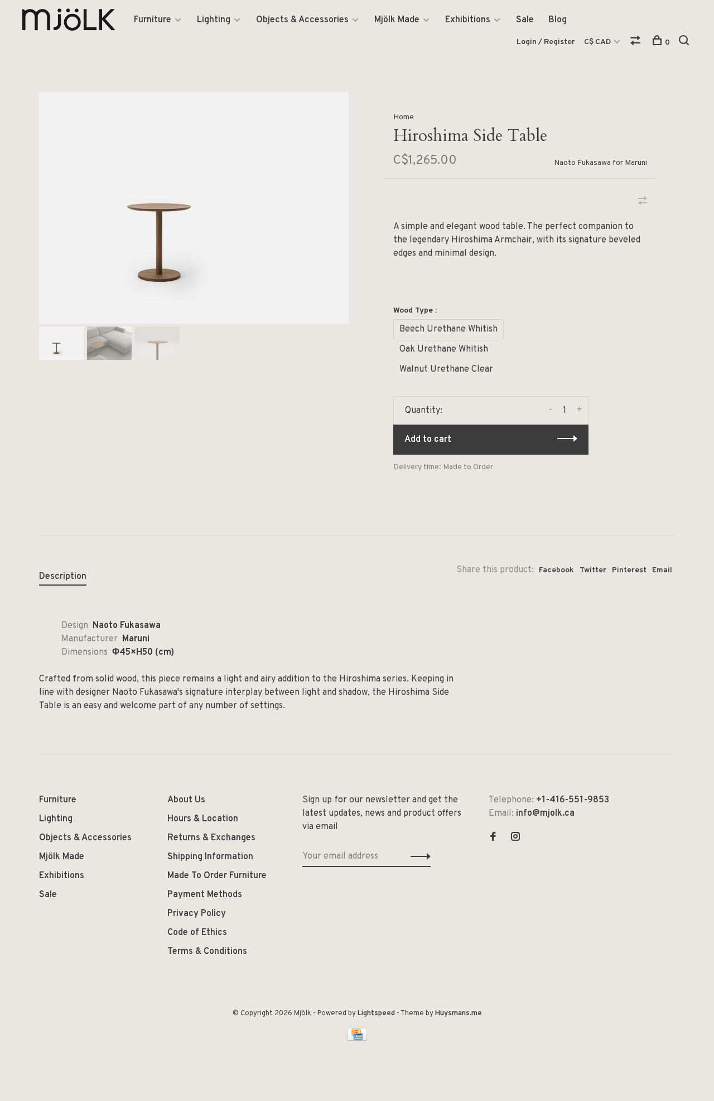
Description (62, 576)
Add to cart (427, 439)
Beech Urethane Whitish (448, 329)
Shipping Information (210, 857)
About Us (186, 800)
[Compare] (636, 42)
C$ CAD (598, 42)
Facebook (556, 570)
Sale (525, 20)
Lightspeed (376, 1013)
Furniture (152, 20)
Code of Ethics (197, 932)
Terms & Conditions (207, 951)
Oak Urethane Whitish (443, 349)
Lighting (213, 20)
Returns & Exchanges (211, 838)
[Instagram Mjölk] (515, 838)
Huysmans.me (458, 1013)
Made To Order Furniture (217, 875)
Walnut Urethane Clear (446, 369)
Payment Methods (204, 894)
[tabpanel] (194, 208)
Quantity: (423, 410)
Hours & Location (202, 819)
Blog (557, 20)
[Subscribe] (417, 856)
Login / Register (546, 42)
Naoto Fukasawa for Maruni (600, 163)
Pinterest (629, 570)
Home (403, 117)
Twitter (593, 570)
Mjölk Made (396, 20)
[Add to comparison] (642, 202)
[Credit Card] (357, 1038)
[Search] (685, 42)
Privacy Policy (196, 913)
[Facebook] (493, 838)
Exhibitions (467, 20)
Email (662, 570)
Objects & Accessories (302, 20)
